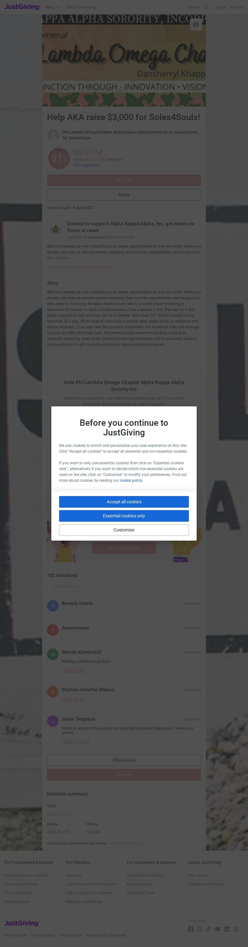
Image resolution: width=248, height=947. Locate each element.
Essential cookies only (124, 515)
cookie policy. (131, 480)
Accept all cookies (124, 501)
